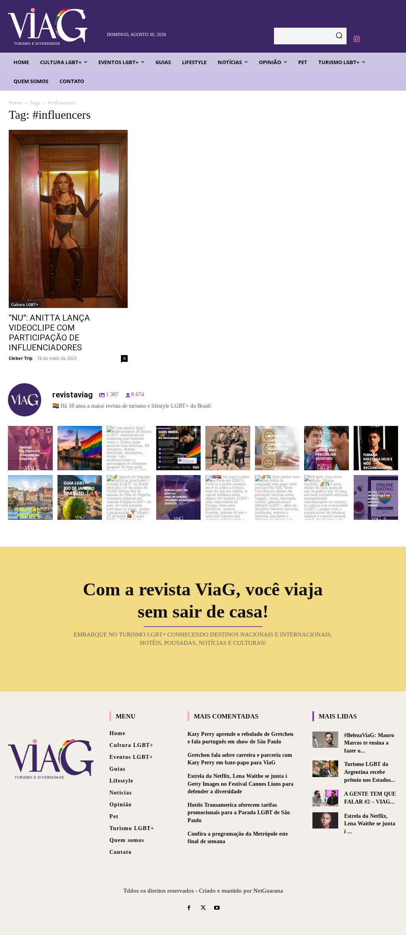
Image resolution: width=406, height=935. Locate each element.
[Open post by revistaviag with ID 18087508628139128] (277, 497)
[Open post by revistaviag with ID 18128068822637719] (30, 448)
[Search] (339, 36)
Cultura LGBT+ (24, 304)
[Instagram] (356, 39)
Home (15, 102)
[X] (203, 908)
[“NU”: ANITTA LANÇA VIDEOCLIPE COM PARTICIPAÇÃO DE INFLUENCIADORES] (68, 219)
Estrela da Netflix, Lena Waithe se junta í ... (369, 823)
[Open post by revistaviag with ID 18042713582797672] (227, 448)
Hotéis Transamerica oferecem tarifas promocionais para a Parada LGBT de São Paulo (239, 812)
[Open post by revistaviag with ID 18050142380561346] (178, 448)
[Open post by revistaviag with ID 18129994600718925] (79, 497)
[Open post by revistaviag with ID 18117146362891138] (178, 497)
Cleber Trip (21, 358)
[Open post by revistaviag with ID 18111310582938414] (277, 448)
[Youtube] (217, 908)
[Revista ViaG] (54, 26)
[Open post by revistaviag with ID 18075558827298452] (376, 497)
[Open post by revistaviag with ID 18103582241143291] (79, 448)
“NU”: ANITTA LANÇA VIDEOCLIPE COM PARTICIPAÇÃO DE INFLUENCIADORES (49, 332)
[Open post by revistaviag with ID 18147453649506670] (129, 497)
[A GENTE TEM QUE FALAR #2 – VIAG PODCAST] (325, 798)
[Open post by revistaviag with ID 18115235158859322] (227, 497)
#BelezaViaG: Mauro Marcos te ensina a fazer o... (369, 743)
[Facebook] (189, 908)
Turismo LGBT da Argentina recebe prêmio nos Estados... (369, 772)
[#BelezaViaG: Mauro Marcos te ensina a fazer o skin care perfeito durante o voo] (325, 740)
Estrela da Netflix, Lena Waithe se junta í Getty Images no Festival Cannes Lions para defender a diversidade (240, 783)
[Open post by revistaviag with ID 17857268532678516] (326, 448)
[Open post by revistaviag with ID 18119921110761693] (376, 448)
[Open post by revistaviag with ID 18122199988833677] (30, 497)
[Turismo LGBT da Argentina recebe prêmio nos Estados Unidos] (325, 768)
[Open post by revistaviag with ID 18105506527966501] (326, 497)
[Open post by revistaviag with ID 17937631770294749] (129, 448)
